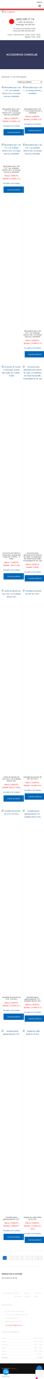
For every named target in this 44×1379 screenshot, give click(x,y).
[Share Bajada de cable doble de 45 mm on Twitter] (22, 1378)
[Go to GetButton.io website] (6, 1376)
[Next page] (40, 1258)
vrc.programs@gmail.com (13, 1325)
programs (13, 1368)
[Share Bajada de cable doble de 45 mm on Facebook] (7, 1378)
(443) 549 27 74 (25, 19)
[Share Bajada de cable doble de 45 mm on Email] (36, 1378)
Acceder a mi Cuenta (11, 126)
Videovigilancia (7, 1293)
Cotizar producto (13, 132)
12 (29, 1258)
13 (34, 1258)
